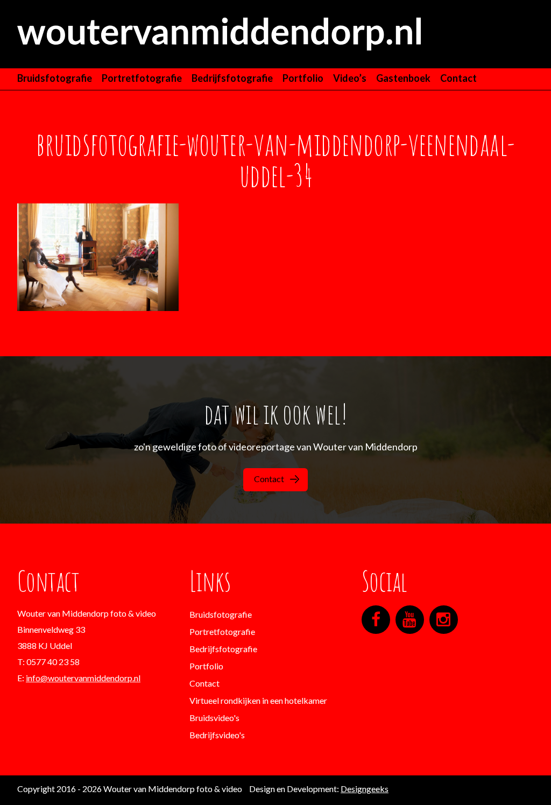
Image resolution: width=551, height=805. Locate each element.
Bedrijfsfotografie (232, 78)
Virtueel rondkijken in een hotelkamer (258, 700)
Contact (458, 78)
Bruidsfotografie (54, 78)
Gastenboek (403, 78)
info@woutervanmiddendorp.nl (83, 678)
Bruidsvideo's (214, 717)
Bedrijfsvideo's (217, 735)
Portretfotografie (142, 78)
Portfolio (302, 78)
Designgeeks (364, 788)
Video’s (349, 78)
